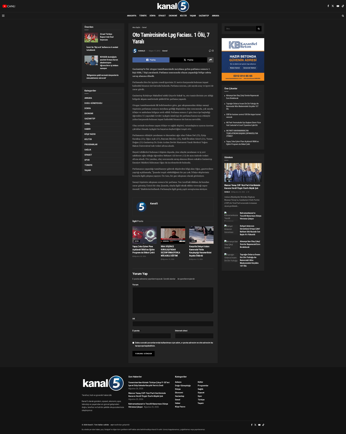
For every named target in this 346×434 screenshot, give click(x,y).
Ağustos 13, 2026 (196, 259)
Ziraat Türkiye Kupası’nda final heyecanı (107, 37)
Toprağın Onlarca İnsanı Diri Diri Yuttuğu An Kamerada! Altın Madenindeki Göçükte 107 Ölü (242, 106)
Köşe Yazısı (90, 134)
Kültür (183, 15)
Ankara (215, 15)
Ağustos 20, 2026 (140, 256)
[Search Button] (343, 16)
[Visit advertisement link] (243, 59)
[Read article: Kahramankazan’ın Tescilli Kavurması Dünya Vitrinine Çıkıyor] (231, 216)
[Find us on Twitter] (333, 6)
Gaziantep (204, 15)
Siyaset (162, 15)
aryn (112, 425)
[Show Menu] (3, 16)
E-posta (136, 330)
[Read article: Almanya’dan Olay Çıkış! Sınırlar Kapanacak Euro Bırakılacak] (231, 245)
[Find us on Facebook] (328, 6)
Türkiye (143, 15)
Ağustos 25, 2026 (239, 192)
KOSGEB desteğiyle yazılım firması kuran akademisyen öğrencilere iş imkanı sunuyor (109, 63)
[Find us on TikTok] (343, 6)
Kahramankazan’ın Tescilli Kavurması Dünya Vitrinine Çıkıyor (250, 216)
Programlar (90, 144)
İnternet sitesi (181, 331)
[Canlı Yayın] (9, 6)
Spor (87, 160)
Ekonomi (173, 15)
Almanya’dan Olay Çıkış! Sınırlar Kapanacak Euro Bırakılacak (250, 244)
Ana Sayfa (136, 27)
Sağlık (87, 150)
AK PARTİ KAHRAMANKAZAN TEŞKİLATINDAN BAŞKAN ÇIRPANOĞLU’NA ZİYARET (242, 133)
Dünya (152, 15)
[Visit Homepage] (172, 6)
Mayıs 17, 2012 (154, 51)
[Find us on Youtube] (338, 6)
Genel (144, 27)
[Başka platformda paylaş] (211, 59)
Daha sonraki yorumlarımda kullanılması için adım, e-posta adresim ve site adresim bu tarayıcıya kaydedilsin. (174, 344)
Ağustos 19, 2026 (168, 259)
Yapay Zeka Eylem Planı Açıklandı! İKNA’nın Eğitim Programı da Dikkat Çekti (143, 249)
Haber (87, 129)
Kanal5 (141, 51)
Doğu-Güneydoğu (93, 103)
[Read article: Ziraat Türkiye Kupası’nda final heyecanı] (91, 37)
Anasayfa (131, 15)
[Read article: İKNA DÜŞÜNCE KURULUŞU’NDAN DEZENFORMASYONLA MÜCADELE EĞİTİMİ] (173, 235)
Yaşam (193, 15)
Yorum (136, 284)
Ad (134, 318)
